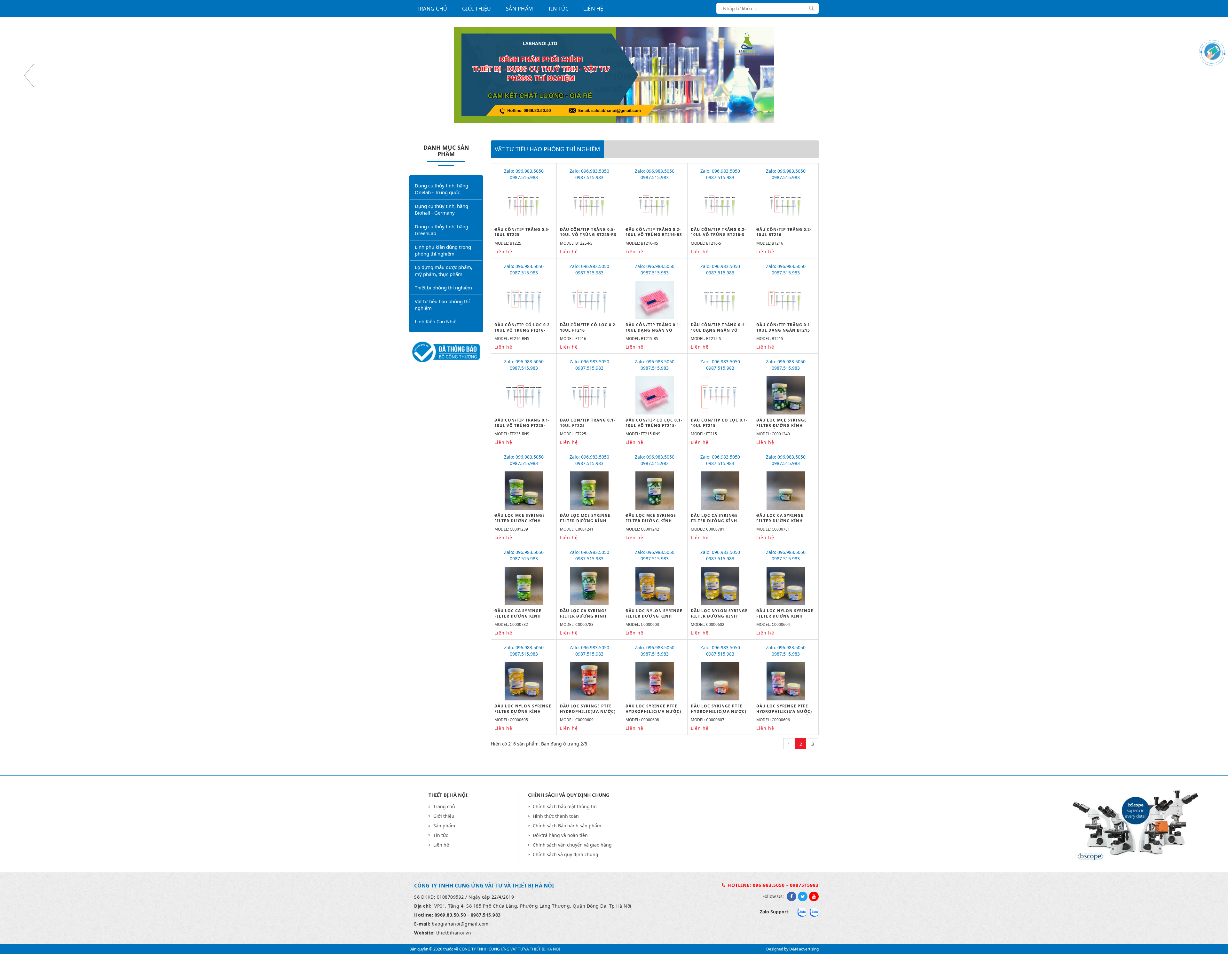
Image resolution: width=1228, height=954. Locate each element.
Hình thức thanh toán (556, 816)
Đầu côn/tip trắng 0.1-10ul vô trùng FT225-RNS (522, 425)
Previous (29, 75)
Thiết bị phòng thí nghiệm (443, 287)
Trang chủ (432, 8)
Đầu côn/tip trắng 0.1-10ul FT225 (587, 422)
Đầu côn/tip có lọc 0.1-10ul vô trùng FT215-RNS (654, 425)
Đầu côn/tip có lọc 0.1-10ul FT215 (719, 422)
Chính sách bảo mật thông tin (565, 806)
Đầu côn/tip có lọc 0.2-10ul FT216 (588, 327)
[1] (811, 8)
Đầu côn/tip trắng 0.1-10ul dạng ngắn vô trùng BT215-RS (653, 330)
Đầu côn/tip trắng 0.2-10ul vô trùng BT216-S (718, 232)
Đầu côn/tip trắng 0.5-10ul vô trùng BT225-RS (588, 232)
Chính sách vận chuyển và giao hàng (572, 845)
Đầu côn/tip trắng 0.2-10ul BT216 (784, 232)
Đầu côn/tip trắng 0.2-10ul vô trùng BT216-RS (654, 232)
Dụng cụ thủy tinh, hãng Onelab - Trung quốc (441, 188)
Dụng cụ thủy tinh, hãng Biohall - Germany (441, 209)
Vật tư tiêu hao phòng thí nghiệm (442, 304)
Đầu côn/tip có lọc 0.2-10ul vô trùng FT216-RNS (522, 330)
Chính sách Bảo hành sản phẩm (567, 826)
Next (1199, 75)
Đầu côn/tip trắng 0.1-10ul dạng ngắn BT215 (784, 327)
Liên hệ (593, 8)
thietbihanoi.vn (453, 933)
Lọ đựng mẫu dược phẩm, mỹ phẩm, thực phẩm (443, 270)
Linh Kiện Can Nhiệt (436, 321)
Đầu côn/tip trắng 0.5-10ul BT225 (522, 232)
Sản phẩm (519, 8)
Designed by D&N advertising (792, 949)
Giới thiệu (476, 8)
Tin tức (558, 8)
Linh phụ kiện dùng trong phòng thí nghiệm (443, 250)
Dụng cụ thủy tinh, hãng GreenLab (441, 229)
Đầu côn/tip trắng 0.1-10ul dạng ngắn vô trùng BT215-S (718, 330)
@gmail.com (474, 924)
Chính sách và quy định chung (565, 854)
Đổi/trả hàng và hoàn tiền (560, 835)
